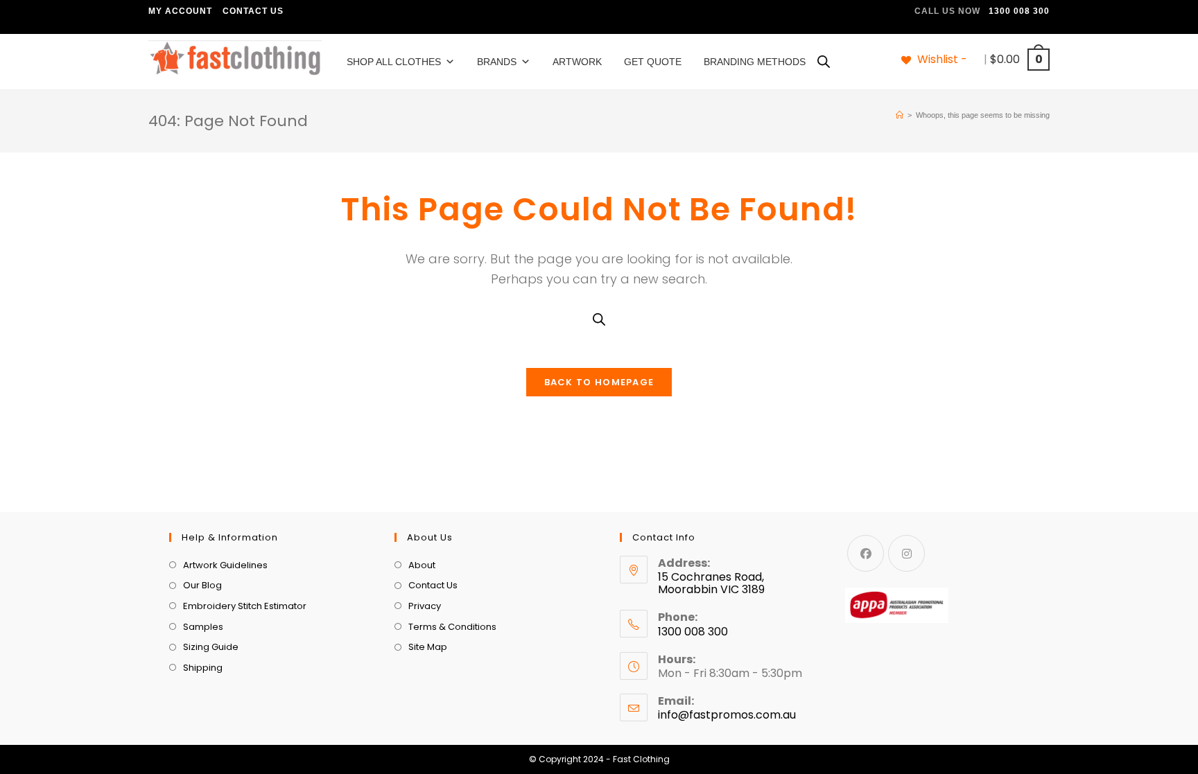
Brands (496, 61)
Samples (203, 626)
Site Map (427, 646)
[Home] (899, 115)
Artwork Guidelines (225, 565)
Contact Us (253, 11)
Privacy (424, 606)
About (421, 565)
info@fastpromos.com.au (727, 715)
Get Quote (653, 61)
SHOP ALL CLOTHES (394, 61)
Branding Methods (755, 61)
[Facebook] (865, 553)
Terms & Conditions (452, 626)
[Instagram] (906, 553)
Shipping (203, 667)
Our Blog (202, 585)
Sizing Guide (210, 646)
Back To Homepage (599, 382)
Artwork (577, 61)
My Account (180, 11)
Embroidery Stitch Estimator (244, 606)
